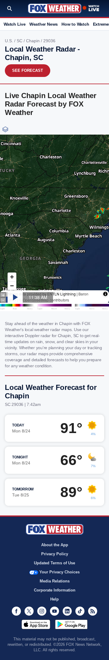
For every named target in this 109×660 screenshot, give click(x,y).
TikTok (79, 611)
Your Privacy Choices (59, 572)
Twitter (29, 611)
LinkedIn (67, 611)
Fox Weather (54, 8)
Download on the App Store (35, 624)
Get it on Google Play (71, 624)
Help (54, 599)
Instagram (41, 611)
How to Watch (75, 24)
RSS (92, 611)
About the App (54, 545)
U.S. (9, 40)
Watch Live (15, 24)
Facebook (16, 611)
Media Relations (55, 581)
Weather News (43, 24)
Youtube (54, 611)
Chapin (33, 40)
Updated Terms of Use (54, 563)
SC (20, 40)
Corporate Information (54, 590)
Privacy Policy (54, 554)
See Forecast (27, 70)
